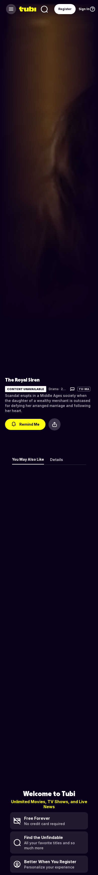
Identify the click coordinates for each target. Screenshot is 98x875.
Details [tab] (56, 459)
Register (65, 9)
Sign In (84, 9)
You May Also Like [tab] (28, 459)
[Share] (54, 424)
